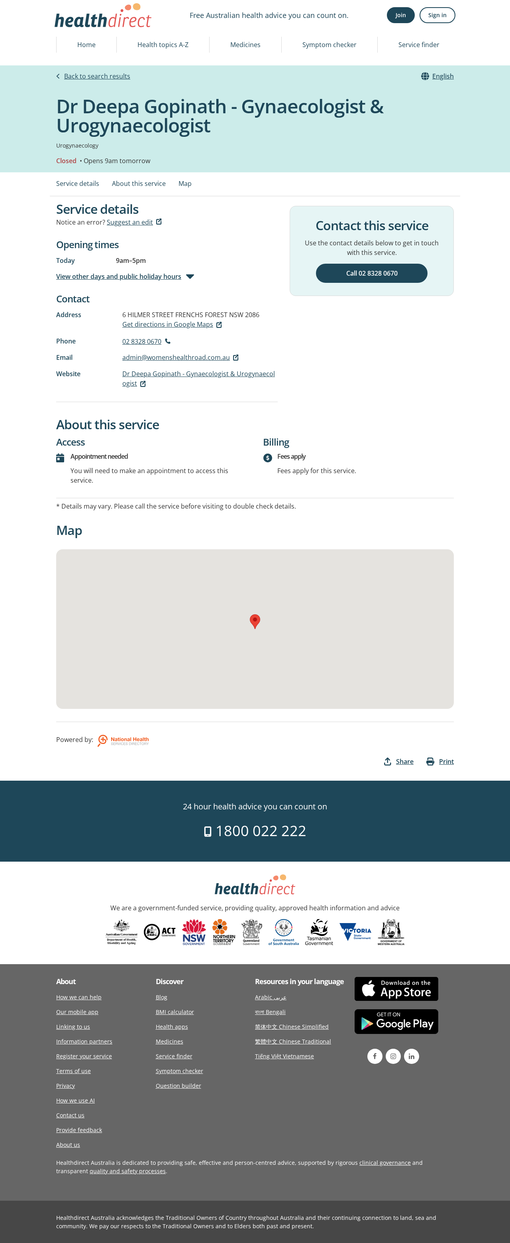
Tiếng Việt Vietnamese (284, 1056)
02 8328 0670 (141, 341)
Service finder (418, 44)
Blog (161, 997)
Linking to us (73, 1026)
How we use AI (75, 1100)
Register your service (84, 1056)
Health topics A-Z (162, 44)
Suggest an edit (130, 222)
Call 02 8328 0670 (372, 273)
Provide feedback (79, 1130)
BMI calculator (175, 1012)
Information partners (84, 1041)
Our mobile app (77, 1012)
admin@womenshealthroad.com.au (176, 357)
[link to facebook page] (374, 1056)
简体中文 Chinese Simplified (292, 1026)
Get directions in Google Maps (167, 324)
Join (401, 15)
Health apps (172, 1026)
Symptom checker (329, 44)
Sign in (437, 15)
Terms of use (73, 1071)
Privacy (65, 1085)
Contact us (70, 1115)
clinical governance (385, 1162)
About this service (139, 183)
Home (86, 44)
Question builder (178, 1085)
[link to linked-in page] (411, 1056)
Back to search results (97, 76)
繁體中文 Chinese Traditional (293, 1041)
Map (185, 183)
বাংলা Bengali (270, 1012)
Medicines (245, 44)
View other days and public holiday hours (118, 276)
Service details (77, 183)
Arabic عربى (270, 997)
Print (446, 761)
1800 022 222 (259, 831)
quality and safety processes (128, 1171)
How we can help (79, 997)
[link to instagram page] (393, 1056)
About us (68, 1144)
